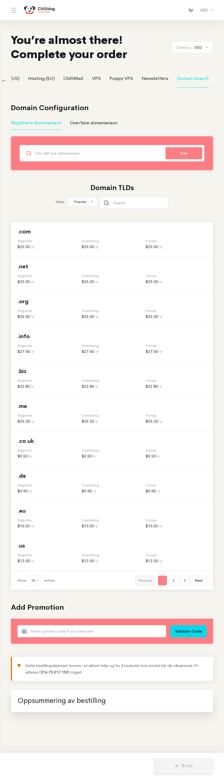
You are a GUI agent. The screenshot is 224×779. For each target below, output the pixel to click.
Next (199, 580)
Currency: (189, 47)
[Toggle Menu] (13, 10)
